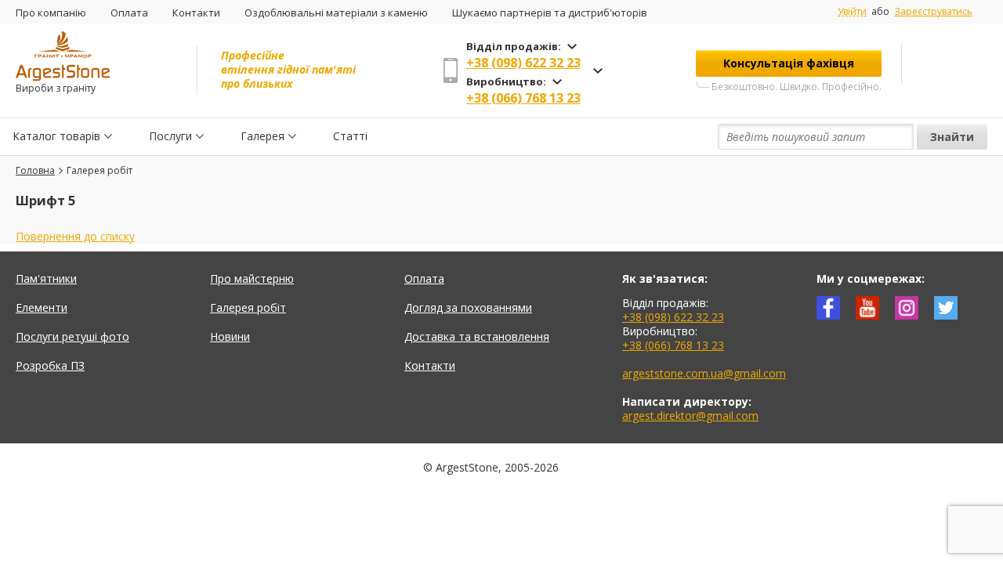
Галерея (262, 135)
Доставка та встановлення (476, 336)
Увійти (852, 11)
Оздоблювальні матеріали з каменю (336, 12)
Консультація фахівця (788, 63)
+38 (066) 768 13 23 (523, 98)
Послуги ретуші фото (72, 336)
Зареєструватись (933, 11)
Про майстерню (252, 278)
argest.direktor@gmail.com (690, 415)
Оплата (129, 12)
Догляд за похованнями (468, 307)
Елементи (41, 307)
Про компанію (51, 12)
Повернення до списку (75, 236)
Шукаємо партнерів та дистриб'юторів (549, 12)
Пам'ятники (46, 278)
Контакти (196, 12)
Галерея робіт (248, 307)
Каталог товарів (56, 135)
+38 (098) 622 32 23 (523, 62)
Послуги (170, 135)
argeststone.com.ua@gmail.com (704, 373)
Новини (230, 336)
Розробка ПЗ (50, 365)
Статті (350, 135)
